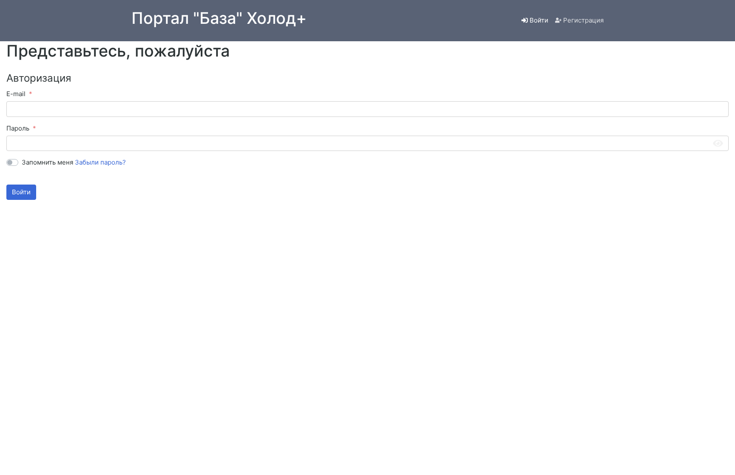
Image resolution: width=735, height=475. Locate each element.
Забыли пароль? (100, 162)
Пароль (17, 128)
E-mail (16, 94)
